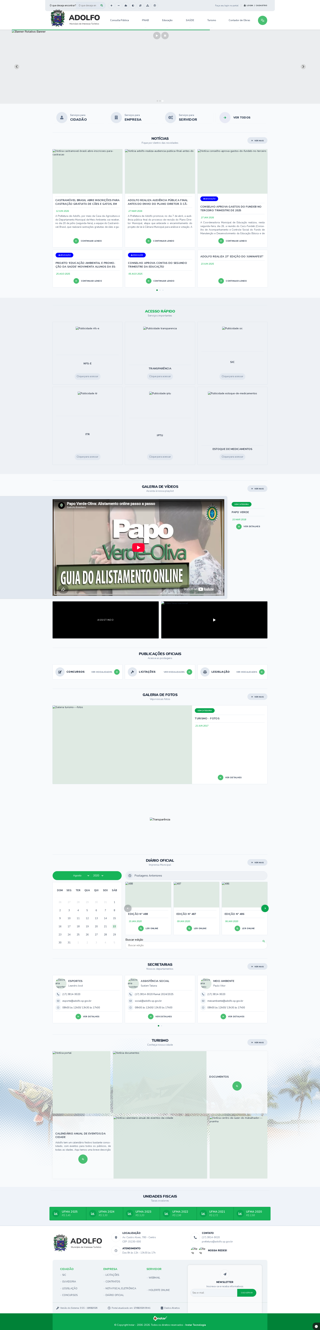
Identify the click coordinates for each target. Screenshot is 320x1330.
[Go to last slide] (16, 66)
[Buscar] (101, 5)
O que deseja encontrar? (63, 5)
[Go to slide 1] (157, 101)
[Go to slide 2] (160, 101)
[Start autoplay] (157, 35)
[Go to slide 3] (162, 101)
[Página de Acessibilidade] (154, 5)
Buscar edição (134, 940)
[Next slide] (303, 66)
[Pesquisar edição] (263, 941)
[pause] (165, 35)
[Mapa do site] (147, 5)
